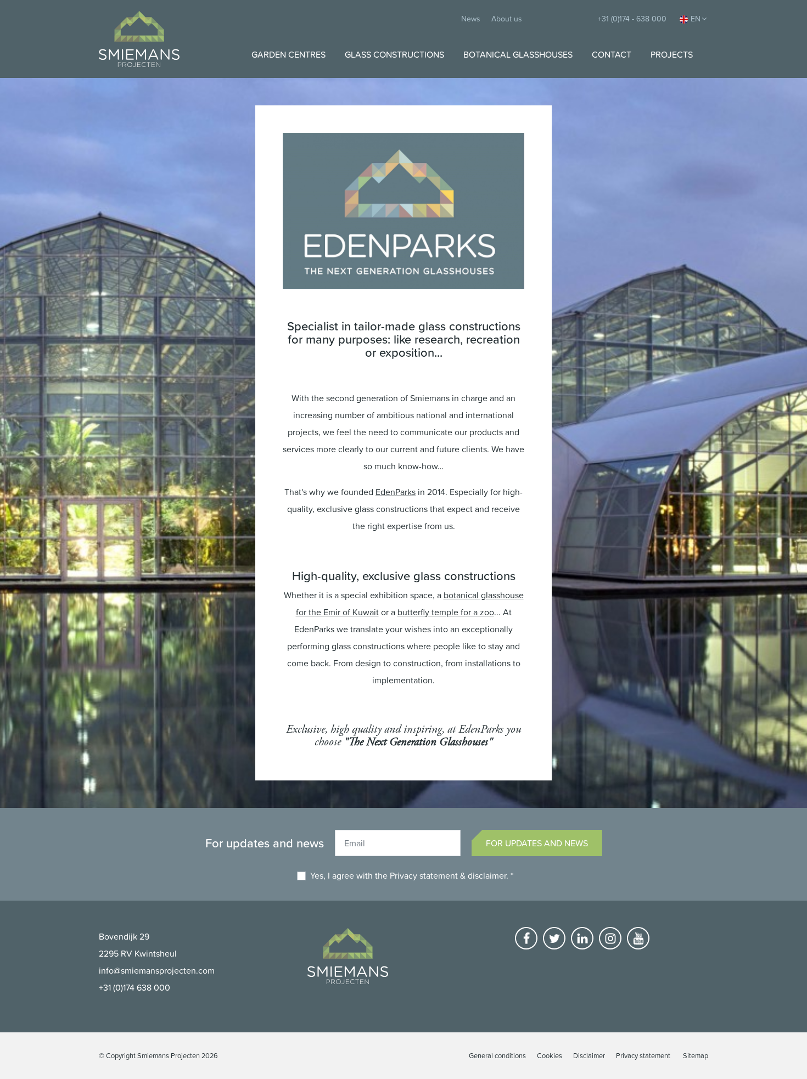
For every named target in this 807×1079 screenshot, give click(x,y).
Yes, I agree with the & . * (411, 875)
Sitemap (695, 1055)
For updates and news (537, 843)
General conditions (497, 1055)
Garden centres (288, 54)
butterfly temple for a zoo (445, 612)
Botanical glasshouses (518, 54)
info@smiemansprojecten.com (157, 970)
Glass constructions (394, 54)
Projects (672, 54)
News (470, 18)
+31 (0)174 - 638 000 (632, 18)
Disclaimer (589, 1055)
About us (506, 18)
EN (695, 18)
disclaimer (487, 875)
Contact (611, 54)
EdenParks (396, 492)
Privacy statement (424, 875)
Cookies (549, 1055)
